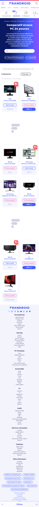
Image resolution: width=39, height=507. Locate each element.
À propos (19, 494)
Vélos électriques (19, 459)
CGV (19, 501)
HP (19, 361)
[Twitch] (24, 311)
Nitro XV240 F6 (10, 291)
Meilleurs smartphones (12, 474)
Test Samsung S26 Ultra (19, 489)
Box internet (32, 486)
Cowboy (19, 461)
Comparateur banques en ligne (13, 486)
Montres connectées (19, 428)
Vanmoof (19, 471)
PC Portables (19, 351)
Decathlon (19, 463)
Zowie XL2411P (10, 164)
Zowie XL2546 (29, 196)
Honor (19, 360)
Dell (19, 356)
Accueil (6, 21)
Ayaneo (19, 337)
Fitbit (19, 434)
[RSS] (18, 311)
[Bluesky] (30, 311)
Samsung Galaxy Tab (19, 453)
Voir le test (10, 105)
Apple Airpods (19, 411)
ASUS (19, 335)
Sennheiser (19, 420)
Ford (19, 376)
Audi (19, 371)
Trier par (25, 74)
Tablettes (19, 444)
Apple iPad (19, 447)
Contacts (19, 496)
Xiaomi (19, 329)
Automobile (19, 369)
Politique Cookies (19, 498)
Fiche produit (29, 105)
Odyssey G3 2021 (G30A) (11, 196)
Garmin (19, 435)
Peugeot (19, 379)
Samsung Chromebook (19, 365)
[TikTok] (27, 311)
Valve (19, 347)
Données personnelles (19, 499)
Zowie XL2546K (10, 259)
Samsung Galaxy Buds (19, 419)
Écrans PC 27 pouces (15, 57)
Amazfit (19, 430)
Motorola (19, 322)
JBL (19, 415)
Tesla (19, 383)
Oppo (19, 324)
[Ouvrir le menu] (2, 3)
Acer (19, 353)
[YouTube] (21, 311)
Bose (19, 412)
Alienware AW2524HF (29, 100)
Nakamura (19, 468)
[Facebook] (15, 311)
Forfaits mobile (29, 474)
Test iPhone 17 (28, 478)
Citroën (19, 374)
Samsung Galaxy (19, 325)
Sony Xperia (19, 327)
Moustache (19, 466)
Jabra (19, 414)
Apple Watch (19, 432)
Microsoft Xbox (19, 340)
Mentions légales (19, 493)
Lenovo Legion (19, 338)
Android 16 (27, 482)
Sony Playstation (19, 345)
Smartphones (19, 315)
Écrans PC (21, 21)
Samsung (20, 397)
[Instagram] (12, 311)
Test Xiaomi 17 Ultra (14, 482)
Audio (19, 408)
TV (19, 388)
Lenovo (19, 358)
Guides (16, 7)
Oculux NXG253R (10, 100)
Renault (19, 381)
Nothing (19, 417)
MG (19, 378)
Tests (9, 7)
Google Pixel (19, 319)
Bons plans (25, 7)
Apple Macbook (19, 355)
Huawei (19, 320)
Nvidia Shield (19, 343)
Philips (19, 396)
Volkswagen (19, 384)
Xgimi (19, 402)
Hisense (19, 391)
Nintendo (19, 342)
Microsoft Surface (19, 363)
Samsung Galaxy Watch (19, 438)
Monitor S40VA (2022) (29, 164)
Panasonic (19, 394)
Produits (13, 21)
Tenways (19, 470)
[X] (9, 311)
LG (19, 392)
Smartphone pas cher (13, 478)
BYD (19, 373)
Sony (19, 399)
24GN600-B (29, 259)
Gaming (19, 333)
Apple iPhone (19, 317)
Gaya (19, 465)
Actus (3, 7)
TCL (19, 401)
